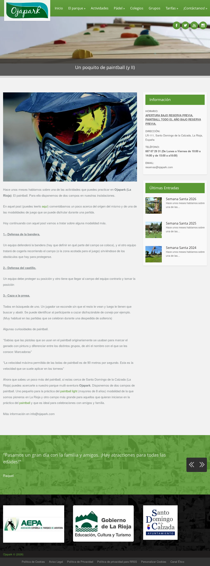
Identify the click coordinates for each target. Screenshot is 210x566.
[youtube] (194, 23)
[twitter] (185, 23)
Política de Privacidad (80, 562)
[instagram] (203, 23)
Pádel (119, 8)
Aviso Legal (56, 562)
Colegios (136, 8)
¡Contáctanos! (195, 8)
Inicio (59, 8)
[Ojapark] (25, 21)
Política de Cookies (33, 562)
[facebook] (176, 23)
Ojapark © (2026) (13, 554)
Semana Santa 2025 (181, 223)
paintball (24, 402)
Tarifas (172, 8)
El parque (77, 8)
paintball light (68, 391)
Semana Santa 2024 (181, 248)
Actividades (99, 8)
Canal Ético (177, 562)
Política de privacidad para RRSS (117, 562)
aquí (45, 206)
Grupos (154, 8)
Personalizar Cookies (153, 562)
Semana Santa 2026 (181, 199)
